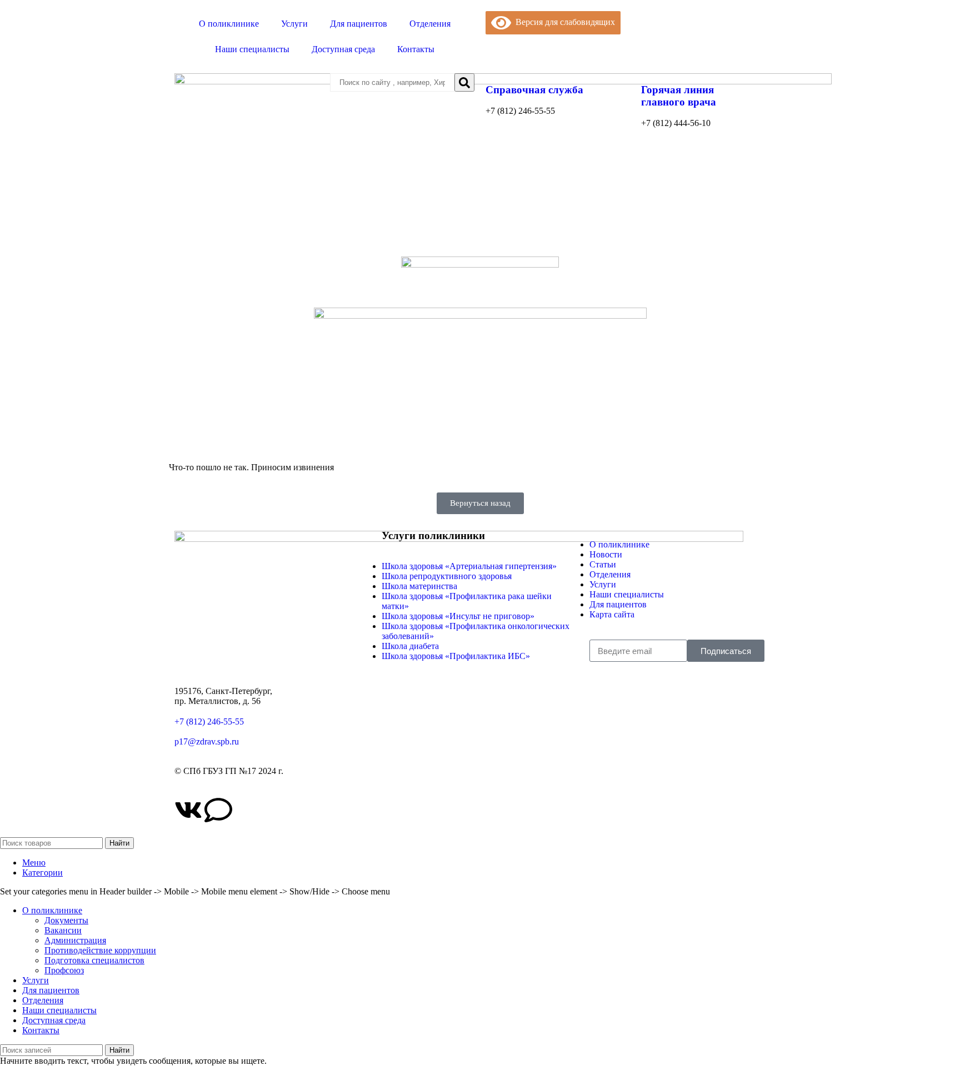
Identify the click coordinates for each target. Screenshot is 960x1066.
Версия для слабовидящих (563, 22)
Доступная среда (343, 49)
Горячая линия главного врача (678, 96)
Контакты (415, 49)
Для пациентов (358, 23)
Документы (66, 920)
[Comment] (218, 810)
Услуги (294, 23)
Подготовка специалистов (94, 960)
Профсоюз (64, 970)
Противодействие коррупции (100, 950)
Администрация (75, 940)
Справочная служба (534, 89)
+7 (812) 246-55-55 (209, 721)
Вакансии (63, 930)
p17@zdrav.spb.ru (206, 741)
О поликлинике (229, 23)
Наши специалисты (252, 49)
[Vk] (188, 810)
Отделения (430, 23)
